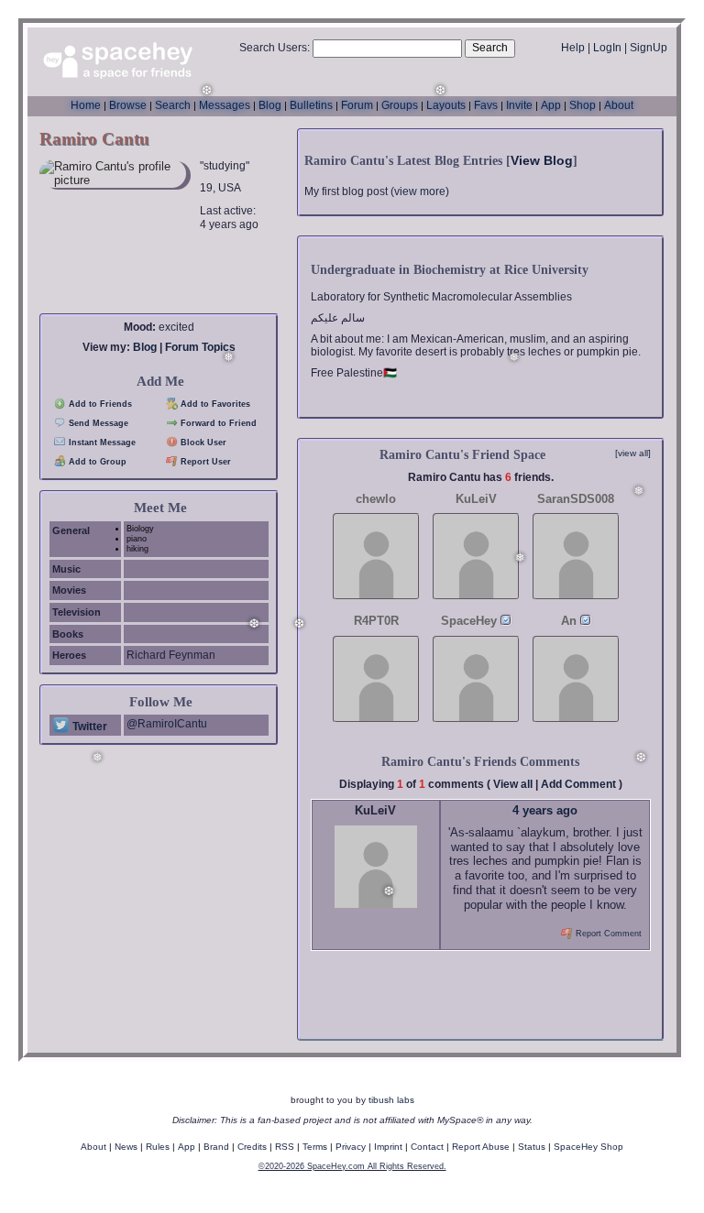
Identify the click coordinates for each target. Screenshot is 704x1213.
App (551, 105)
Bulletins (311, 105)
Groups (399, 105)
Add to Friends (99, 404)
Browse (128, 105)
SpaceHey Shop (588, 1147)
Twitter (88, 726)
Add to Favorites (214, 404)
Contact (427, 1147)
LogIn (607, 47)
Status (531, 1147)
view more (420, 191)
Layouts (446, 105)
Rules (158, 1147)
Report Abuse (481, 1147)
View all (513, 784)
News (126, 1147)
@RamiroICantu (166, 723)
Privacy (351, 1147)
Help (573, 47)
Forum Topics (200, 347)
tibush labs (391, 1100)
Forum (357, 105)
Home (86, 105)
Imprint (388, 1147)
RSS (284, 1147)
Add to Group (96, 461)
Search (490, 47)
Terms (314, 1147)
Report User (204, 461)
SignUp (648, 47)
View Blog (542, 160)
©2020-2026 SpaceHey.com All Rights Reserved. (352, 1166)
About (618, 105)
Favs (486, 105)
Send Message (97, 423)
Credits (252, 1147)
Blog (269, 105)
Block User (202, 442)
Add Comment (578, 784)
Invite (519, 105)
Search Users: (274, 47)
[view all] (633, 453)
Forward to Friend (217, 423)
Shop (582, 105)
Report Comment (607, 933)
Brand (216, 1147)
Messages (224, 105)
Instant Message (101, 442)
